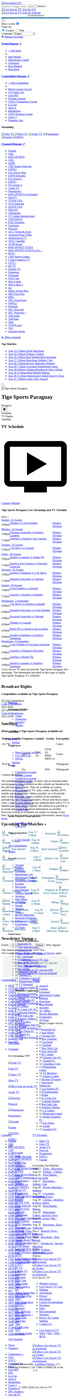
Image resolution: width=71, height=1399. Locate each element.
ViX (17, 1330)
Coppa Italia (21, 809)
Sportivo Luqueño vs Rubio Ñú (27, 557)
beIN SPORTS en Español (22, 194)
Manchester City (24, 874)
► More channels (11, 337)
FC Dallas (22, 1006)
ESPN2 (19, 1171)
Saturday (20, 722)
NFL (49, 1333)
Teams (11, 851)
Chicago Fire (24, 950)
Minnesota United (52, 1113)
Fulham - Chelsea (52, 1171)
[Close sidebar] (2, 385)
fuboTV (19, 1199)
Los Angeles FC (26, 1000)
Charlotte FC (24, 959)
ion (17, 1289)
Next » (5, 516)
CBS (18, 1162)
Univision (20, 1227)
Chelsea (19, 868)
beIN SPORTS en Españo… (30, 1196)
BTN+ (18, 1255)
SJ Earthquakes (49, 1091)
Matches (12, 702)
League (9, 30)
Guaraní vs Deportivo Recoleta (26, 650)
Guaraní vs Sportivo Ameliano (26, 594)
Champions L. (16, 1354)
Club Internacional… (28, 947)
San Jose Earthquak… (29, 1003)
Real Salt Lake (25, 1015)
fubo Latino (21, 1283)
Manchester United (25, 877)
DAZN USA (22, 1208)
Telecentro (21, 1317)
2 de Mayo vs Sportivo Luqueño (27, 604)
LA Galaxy (25, 1021)
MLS (11, 1366)
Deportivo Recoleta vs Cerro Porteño (30, 610)
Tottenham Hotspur (25, 880)
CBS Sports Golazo (26, 1258)
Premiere (20, 1308)
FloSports (20, 1277)
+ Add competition (18, 82)
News (11, 1345)
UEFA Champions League (22, 101)
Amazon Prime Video (27, 1236)
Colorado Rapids (26, 1012)
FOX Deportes (23, 1224)
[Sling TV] (21, 134)
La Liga (19, 784)
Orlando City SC (28, 971)
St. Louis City (49, 1098)
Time (21, 30)
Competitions (9, 76)
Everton (19, 883)
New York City (49, 1048)
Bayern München (24, 914)
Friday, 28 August (11, 554)
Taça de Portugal (24, 803)
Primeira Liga (22, 797)
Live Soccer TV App (50, 1286)
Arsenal (19, 865)
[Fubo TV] (7, 134)
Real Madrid (22, 889)
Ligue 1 (19, 793)
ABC (18, 1155)
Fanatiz (19, 1152)
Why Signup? (53, 945)
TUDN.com (21, 1327)
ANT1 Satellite (23, 1243)
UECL (12, 1360)
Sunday (19, 725)
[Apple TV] (36, 134)
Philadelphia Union (29, 981)
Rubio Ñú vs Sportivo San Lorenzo (29, 628)
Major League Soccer (27, 752)
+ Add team (14, 50)
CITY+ (19, 1264)
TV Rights (7, 416)
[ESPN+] (18, 137)
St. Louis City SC (27, 1009)
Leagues (12, 738)
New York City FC (27, 962)
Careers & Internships (51, 1302)
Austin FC (24, 1034)
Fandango (20, 1274)
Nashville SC (24, 943)
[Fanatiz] (6, 137)
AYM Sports (22, 1246)
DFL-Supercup (23, 800)
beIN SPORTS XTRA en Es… (25, 250)
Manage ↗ (15, 43)
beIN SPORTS (23, 1159)
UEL (11, 1357)
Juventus (20, 896)
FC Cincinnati (25, 956)
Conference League (26, 778)
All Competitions (17, 845)
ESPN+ (19, 1183)
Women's (13, 1348)
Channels (13, 1049)
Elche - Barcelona (52, 1168)
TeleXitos (20, 1320)
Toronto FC (25, 975)
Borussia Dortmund (26, 918)
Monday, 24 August (12, 529)
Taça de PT (14, 1394)
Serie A (19, 787)
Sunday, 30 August (11, 585)
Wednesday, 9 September (15, 641)
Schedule (6, 413)
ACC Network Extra (26, 1233)
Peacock (19, 1230)
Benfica (19, 908)
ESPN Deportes (24, 1177)
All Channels (15, 1339)
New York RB (49, 1051)
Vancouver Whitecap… (30, 996)
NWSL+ (20, 1305)
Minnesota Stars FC (29, 1024)
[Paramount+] (51, 134)
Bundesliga (21, 790)
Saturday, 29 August (12, 569)
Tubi (17, 1324)
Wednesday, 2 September (15, 600)
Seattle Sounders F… (30, 1028)
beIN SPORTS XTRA (27, 1249)
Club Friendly (22, 839)
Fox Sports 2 (22, 1187)
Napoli (19, 905)
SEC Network (23, 1311)
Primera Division (57, 525)
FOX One (20, 1280)
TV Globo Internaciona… (29, 1218)
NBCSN (20, 1211)
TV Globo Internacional (21, 216)
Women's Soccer (48, 1283)
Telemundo (21, 1215)
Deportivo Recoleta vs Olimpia (26, 579)
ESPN (18, 1165)
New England (49, 1038)
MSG (18, 1299)
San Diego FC (26, 1031)
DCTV (19, 1267)
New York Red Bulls (28, 965)
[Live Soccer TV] (11, 2)
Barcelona (20, 886)
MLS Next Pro (23, 1296)
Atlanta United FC (29, 987)
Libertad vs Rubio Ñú (21, 656)
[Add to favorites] (4, 409)
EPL (10, 1372)
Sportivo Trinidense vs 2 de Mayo (28, 572)
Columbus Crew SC (30, 978)
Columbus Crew (52, 1063)
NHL (57, 1333)
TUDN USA (22, 1202)
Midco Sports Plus (25, 1292)
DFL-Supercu (15, 1391)
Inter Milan (21, 899)
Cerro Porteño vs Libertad (24, 588)
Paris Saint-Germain (26, 921)
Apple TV (20, 1190)
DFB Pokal (21, 806)
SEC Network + (24, 1314)
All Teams (13, 1043)
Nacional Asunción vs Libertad (26, 616)
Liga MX (20, 826)
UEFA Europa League (20, 114)
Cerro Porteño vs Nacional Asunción (30, 644)
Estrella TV (21, 1271)
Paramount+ (21, 1193)
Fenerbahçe (21, 924)
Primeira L (14, 1388)
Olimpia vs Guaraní (20, 622)
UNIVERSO (22, 1221)
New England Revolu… (30, 953)
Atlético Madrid (23, 893)
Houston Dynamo (27, 993)
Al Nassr (20, 927)
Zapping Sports (23, 1333)
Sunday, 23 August (11, 519)
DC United (23, 968)
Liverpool (20, 871)
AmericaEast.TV (24, 1239)
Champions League (25, 772)
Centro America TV (26, 1261)
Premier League (23, 781)
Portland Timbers (26, 1018)
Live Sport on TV (49, 1330)
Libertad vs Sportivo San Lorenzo (28, 538)
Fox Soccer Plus (24, 1174)
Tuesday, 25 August (12, 544)
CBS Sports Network (26, 1168)
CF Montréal (26, 984)
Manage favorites (13, 36)
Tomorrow (21, 719)
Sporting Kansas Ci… (31, 1037)
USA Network (23, 1205)
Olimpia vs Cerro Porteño (24, 523)
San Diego (48, 1123)
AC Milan (20, 902)
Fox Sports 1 (22, 1180)
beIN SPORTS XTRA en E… (31, 1252)
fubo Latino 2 (22, 1286)
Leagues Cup (22, 823)
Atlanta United (51, 1076)
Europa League (23, 775)
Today (18, 715)
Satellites (6, 419)
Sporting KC (50, 1129)
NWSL (19, 758)
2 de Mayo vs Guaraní (22, 547)
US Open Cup (23, 755)
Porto (18, 911)
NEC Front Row (24, 1302)
